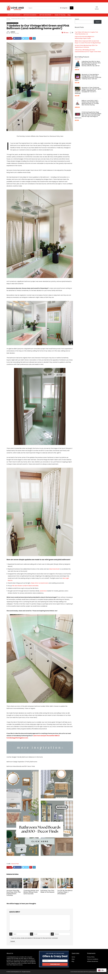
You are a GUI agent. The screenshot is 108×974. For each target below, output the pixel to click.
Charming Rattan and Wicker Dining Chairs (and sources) (31, 892)
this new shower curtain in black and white (25, 586)
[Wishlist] (97, 7)
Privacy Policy (91, 957)
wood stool (43, 591)
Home (8, 18)
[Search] (71, 7)
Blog (69, 15)
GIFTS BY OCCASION (30, 15)
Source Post (15, 864)
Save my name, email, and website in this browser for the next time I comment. (34, 938)
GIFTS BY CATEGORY (14, 15)
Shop (73, 959)
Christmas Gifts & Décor (18, 18)
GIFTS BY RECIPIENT (45, 15)
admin (13, 32)
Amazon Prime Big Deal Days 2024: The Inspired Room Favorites (13, 893)
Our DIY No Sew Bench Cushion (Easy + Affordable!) (65, 892)
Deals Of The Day (60, 15)
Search (77, 19)
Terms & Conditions (92, 959)
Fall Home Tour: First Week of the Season (47, 891)
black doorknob (54, 569)
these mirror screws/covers (39, 583)
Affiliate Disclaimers (92, 961)
